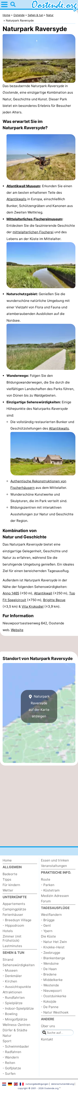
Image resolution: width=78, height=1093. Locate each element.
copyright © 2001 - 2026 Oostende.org (38, 1088)
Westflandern (51, 915)
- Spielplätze (13, 1003)
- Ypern (46, 931)
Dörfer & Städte (15, 1030)
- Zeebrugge (50, 953)
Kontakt (47, 1039)
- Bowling (10, 1014)
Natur (7, 1035)
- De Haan (49, 969)
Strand (8, 959)
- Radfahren (12, 1052)
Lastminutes (12, 946)
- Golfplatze (12, 1068)
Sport (7, 1041)
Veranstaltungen (54, 866)
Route (45, 879)
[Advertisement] (39, 643)
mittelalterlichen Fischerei (33, 232)
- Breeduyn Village (17, 920)
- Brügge (48, 920)
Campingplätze (14, 909)
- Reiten (9, 1063)
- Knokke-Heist (53, 947)
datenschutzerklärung (62, 1084)
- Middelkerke (52, 980)
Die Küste (48, 936)
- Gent (46, 925)
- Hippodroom (13, 925)
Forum (46, 901)
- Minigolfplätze (15, 1019)
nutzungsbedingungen (37, 1084)
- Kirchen (10, 981)
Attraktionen (12, 992)
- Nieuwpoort (51, 991)
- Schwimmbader (16, 1046)
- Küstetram (50, 890)
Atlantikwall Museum (23, 186)
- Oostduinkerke (53, 996)
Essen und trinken (55, 860)
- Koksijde (48, 1001)
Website (17, 630)
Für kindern (11, 885)
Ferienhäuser (13, 915)
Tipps (7, 879)
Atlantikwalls (16, 199)
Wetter (8, 890)
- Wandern (11, 1057)
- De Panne (49, 1007)
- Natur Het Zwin (54, 942)
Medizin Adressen (55, 896)
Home (7, 860)
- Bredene (49, 974)
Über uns (48, 1026)
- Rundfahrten (14, 997)
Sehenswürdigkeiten (19, 965)
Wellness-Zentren (16, 1025)
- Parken (47, 885)
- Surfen (9, 1074)
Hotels (8, 931)
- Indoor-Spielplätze (18, 1008)
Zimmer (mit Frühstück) (12, 938)
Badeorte (10, 874)
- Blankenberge (53, 958)
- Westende (50, 985)
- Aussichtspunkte (17, 987)
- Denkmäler (12, 976)
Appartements (14, 904)
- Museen (10, 970)
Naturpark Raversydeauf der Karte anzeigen (39, 706)
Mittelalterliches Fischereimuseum (34, 219)
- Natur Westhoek (54, 1012)
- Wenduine (50, 963)
